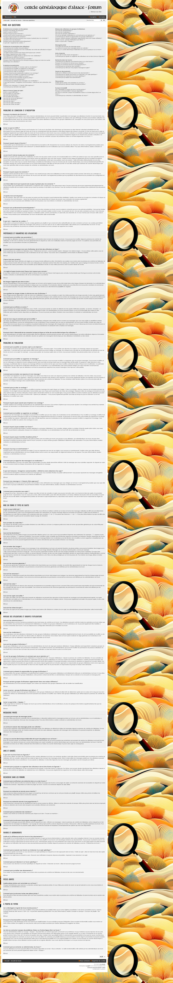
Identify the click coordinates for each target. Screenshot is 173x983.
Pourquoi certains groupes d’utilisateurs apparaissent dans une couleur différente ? (78, 38)
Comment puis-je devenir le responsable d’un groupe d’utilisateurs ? (74, 36)
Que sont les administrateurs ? (63, 30)
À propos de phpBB (90, 911)
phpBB (87, 966)
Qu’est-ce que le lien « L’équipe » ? (64, 41)
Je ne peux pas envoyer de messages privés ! (68, 46)
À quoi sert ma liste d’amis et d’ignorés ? (66, 55)
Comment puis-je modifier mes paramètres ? (16, 48)
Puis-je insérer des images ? (11, 96)
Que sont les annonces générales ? (13, 98)
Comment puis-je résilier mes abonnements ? (68, 77)
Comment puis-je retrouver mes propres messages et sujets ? (72, 67)
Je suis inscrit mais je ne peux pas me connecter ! (17, 35)
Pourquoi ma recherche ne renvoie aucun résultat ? (69, 63)
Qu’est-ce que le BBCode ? (10, 92)
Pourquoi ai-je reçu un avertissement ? (14, 79)
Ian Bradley (102, 964)
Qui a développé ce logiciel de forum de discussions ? (70, 89)
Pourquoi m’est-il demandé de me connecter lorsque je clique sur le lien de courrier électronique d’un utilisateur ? (26, 61)
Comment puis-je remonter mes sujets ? (14, 87)
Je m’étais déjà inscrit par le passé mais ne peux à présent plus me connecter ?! (26, 38)
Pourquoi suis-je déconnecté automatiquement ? (17, 41)
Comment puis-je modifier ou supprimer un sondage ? (18, 74)
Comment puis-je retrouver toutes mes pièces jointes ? (70, 84)
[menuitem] (14, 17)
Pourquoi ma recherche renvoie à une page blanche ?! (70, 64)
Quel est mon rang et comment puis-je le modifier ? (17, 58)
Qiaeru (103, 967)
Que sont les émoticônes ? (10, 95)
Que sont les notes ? (9, 101)
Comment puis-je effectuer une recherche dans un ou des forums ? (74, 61)
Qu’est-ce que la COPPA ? (10, 32)
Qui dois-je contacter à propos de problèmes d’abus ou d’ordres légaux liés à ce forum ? (78, 93)
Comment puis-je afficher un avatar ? (14, 57)
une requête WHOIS (72, 933)
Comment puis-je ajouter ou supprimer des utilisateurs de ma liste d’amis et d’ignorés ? (80, 56)
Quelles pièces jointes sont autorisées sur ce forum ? (70, 82)
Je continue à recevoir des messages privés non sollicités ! (71, 48)
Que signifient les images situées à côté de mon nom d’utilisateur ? (22, 55)
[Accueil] (13, 8)
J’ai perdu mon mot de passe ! (12, 40)
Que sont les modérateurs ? (63, 32)
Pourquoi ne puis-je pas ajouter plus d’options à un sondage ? (21, 73)
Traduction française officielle (94, 967)
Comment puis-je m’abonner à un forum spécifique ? (70, 76)
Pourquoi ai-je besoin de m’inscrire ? (13, 30)
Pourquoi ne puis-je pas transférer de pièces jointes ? (18, 77)
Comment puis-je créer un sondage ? (14, 71)
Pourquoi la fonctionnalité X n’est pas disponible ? (69, 91)
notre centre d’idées (9, 923)
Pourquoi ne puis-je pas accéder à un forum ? (16, 76)
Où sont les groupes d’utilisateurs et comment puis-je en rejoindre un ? (75, 35)
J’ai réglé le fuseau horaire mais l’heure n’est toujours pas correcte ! (22, 52)
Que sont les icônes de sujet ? (11, 104)
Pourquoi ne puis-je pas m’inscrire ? (13, 33)
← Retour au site (95, 12)
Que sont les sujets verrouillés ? (12, 102)
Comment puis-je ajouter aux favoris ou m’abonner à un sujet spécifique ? (76, 74)
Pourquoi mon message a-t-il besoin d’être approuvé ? (18, 85)
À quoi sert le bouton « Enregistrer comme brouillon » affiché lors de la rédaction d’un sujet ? (27, 83)
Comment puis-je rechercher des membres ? (68, 66)
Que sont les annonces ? (10, 99)
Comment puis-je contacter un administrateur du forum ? (71, 95)
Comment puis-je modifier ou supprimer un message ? (18, 68)
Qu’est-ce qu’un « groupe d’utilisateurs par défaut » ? (70, 40)
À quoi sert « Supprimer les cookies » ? (14, 43)
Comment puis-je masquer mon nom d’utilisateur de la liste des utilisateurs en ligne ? (27, 49)
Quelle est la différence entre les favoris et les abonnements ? (72, 73)
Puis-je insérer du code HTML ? (11, 93)
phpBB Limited (52, 910)
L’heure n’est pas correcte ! (10, 51)
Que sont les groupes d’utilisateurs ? (65, 33)
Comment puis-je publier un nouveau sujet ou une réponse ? (20, 67)
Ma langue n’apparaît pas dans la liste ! (14, 54)
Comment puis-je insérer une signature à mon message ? (19, 70)
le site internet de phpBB (54, 286)
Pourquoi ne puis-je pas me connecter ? (14, 36)
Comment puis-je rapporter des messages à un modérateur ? (20, 81)
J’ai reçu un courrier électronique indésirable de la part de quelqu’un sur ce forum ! (78, 49)
